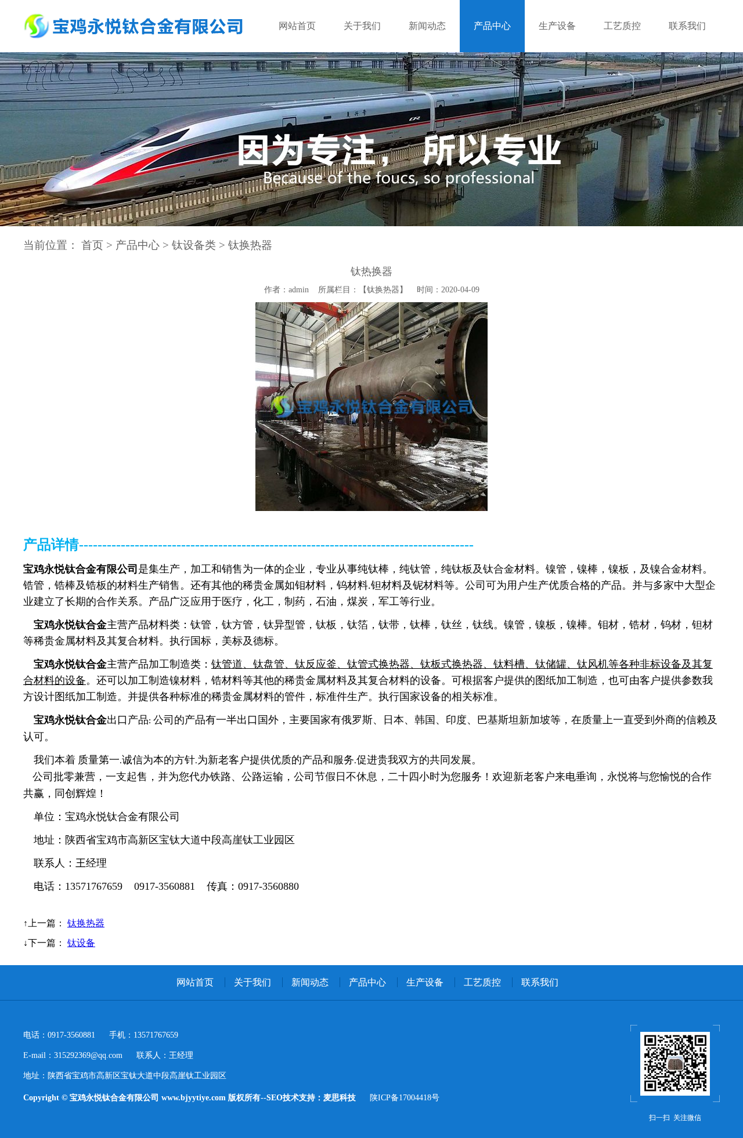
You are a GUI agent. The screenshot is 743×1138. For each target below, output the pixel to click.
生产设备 (557, 26)
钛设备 (81, 943)
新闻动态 (427, 26)
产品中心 (492, 26)
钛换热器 (250, 245)
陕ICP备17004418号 (404, 1097)
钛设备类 (194, 245)
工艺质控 (622, 26)
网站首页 (297, 26)
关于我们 (362, 26)
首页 (92, 245)
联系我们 (687, 26)
